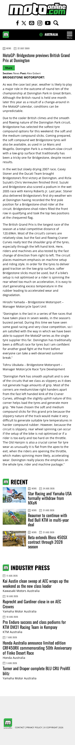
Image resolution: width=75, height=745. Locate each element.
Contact (20, 728)
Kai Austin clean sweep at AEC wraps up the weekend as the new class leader (36, 583)
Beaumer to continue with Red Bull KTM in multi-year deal (48, 520)
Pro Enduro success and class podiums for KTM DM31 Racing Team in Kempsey (34, 624)
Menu (69, 38)
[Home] (37, 9)
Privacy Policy (34, 728)
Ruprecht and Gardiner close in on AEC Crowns (32, 604)
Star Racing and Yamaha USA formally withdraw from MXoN (50, 498)
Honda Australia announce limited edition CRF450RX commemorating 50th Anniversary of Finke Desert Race (37, 648)
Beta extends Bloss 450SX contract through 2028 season (47, 542)
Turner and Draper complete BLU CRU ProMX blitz (36, 670)
